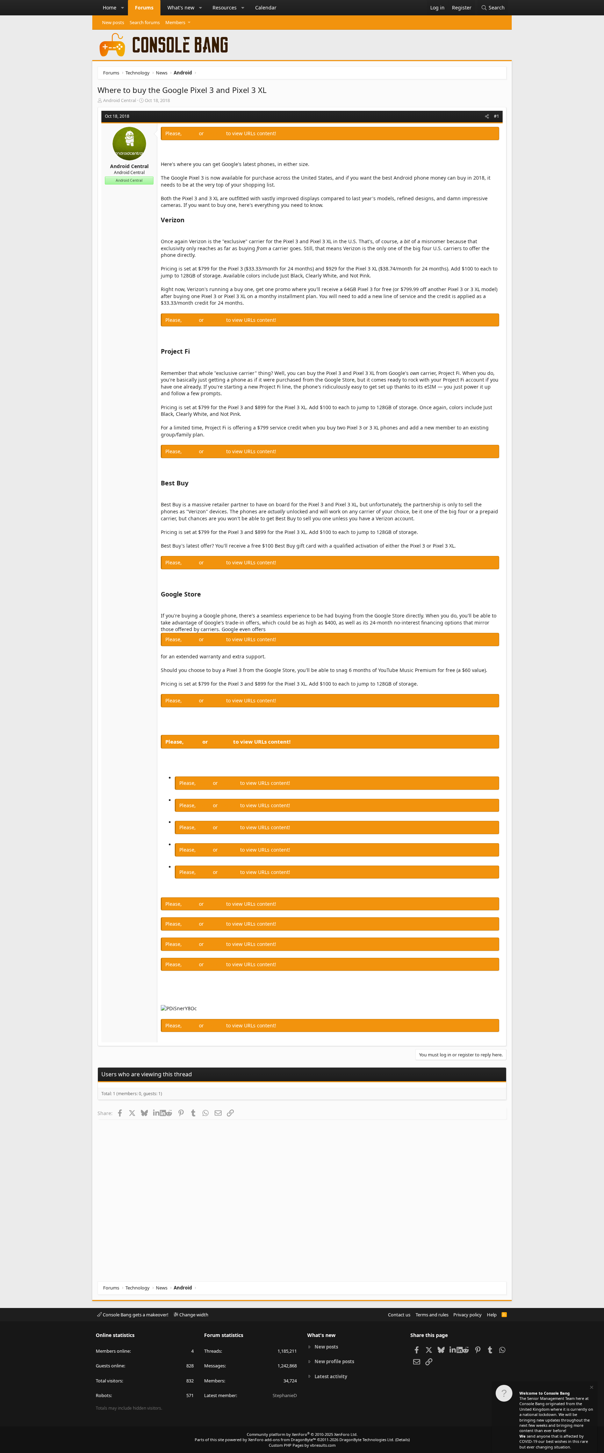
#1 (496, 116)
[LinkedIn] (156, 1113)
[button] (122, 7)
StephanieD (285, 1395)
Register (215, 133)
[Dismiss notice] (591, 1388)
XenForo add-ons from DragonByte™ (282, 1439)
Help (492, 1314)
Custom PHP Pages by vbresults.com (302, 1445)
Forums (144, 7)
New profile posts (334, 1361)
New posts (113, 22)
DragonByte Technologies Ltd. (366, 1439)
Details (402, 1439)
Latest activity (331, 1376)
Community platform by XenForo (302, 1434)
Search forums (145, 22)
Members (175, 22)
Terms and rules (432, 1314)
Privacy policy (467, 1314)
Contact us (399, 1314)
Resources (225, 7)
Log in (191, 133)
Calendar (265, 7)
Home (109, 7)
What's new (180, 7)
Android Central (119, 100)
